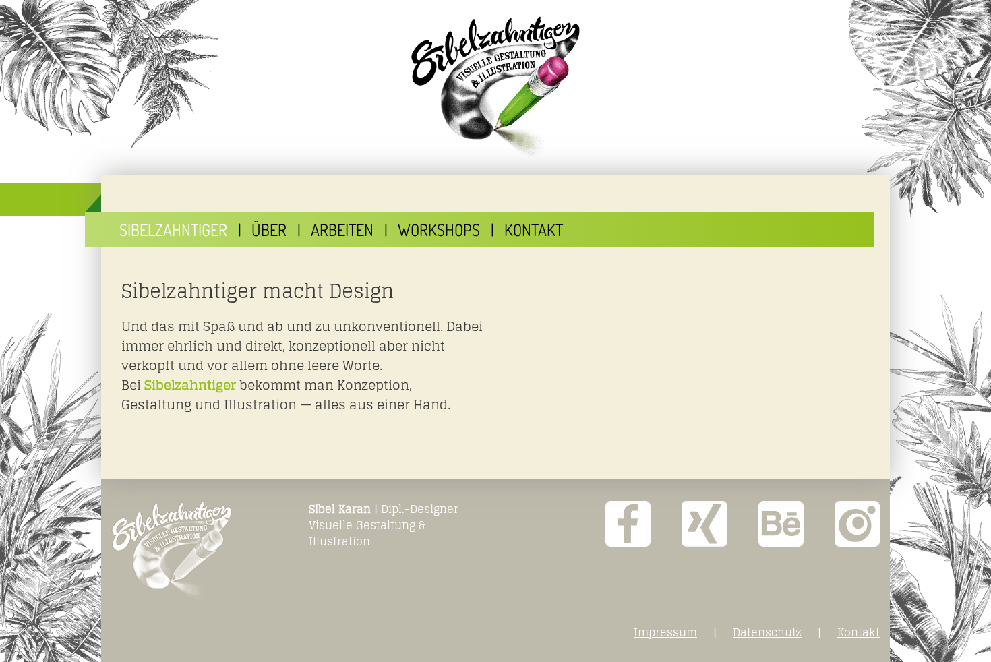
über (269, 229)
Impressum (665, 632)
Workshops (439, 229)
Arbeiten (342, 229)
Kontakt (533, 229)
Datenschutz (767, 632)
